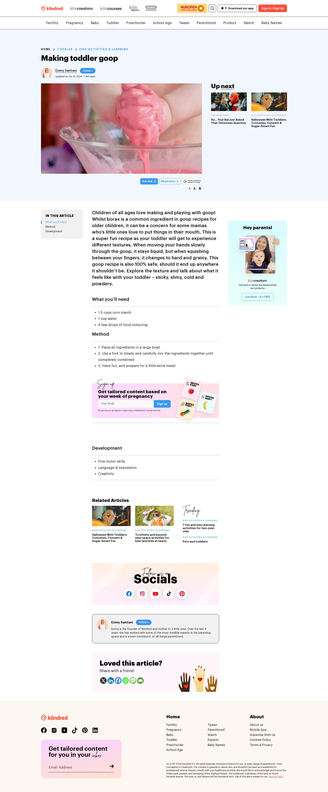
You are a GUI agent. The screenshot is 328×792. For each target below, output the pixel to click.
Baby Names (271, 23)
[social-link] (44, 730)
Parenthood (206, 23)
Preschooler (136, 23)
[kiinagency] (135, 8)
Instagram (142, 593)
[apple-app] (222, 8)
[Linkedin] (110, 680)
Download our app (241, 8)
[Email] (140, 680)
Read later (168, 181)
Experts (213, 739)
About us (256, 724)
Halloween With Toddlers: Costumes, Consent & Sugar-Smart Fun (269, 122)
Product (229, 23)
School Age (162, 23)
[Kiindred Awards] (151, 8)
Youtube (155, 593)
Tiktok (168, 593)
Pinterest (182, 593)
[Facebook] (118, 680)
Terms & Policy (275, 777)
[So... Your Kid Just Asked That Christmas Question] (229, 101)
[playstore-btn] (226, 8)
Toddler (112, 23)
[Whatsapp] (125, 680)
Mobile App (258, 730)
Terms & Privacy (261, 745)
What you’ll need (56, 222)
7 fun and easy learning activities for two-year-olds (199, 528)
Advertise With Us (262, 734)
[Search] (212, 8)
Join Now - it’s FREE (257, 297)
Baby (95, 23)
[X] (103, 680)
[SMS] (133, 680)
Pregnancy (74, 23)
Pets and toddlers (195, 541)
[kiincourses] (111, 8)
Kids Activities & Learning (104, 49)
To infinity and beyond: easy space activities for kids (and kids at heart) (152, 538)
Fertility (52, 23)
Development (54, 231)
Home (45, 49)
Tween (184, 23)
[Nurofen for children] (192, 8)
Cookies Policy (260, 739)
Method (50, 227)
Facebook (129, 593)
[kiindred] (52, 8)
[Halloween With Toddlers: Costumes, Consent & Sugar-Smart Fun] (269, 101)
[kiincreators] (81, 8)
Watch (249, 23)
